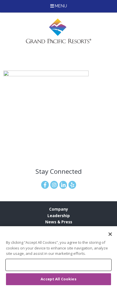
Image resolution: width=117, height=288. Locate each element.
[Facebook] (45, 185)
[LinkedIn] (63, 185)
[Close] (110, 234)
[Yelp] (72, 185)
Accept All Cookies (58, 278)
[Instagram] (54, 185)
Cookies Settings (58, 264)
